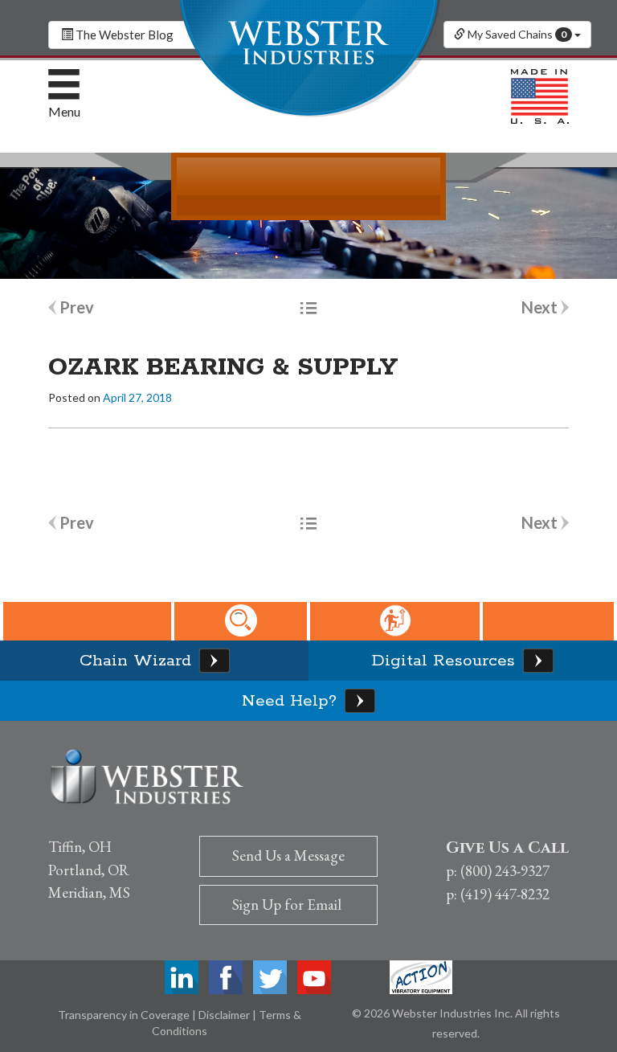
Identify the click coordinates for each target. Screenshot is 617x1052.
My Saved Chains (515, 34)
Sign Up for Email (286, 904)
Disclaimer (225, 1014)
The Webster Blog (123, 34)
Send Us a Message (288, 855)
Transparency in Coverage (125, 1014)
